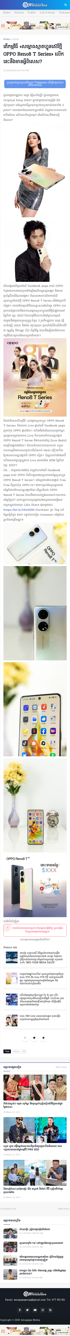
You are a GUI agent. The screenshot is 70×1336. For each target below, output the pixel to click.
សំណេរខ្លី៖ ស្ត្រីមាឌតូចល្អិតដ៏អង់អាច (34, 1229)
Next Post (63, 1208)
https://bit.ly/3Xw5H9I (19, 510)
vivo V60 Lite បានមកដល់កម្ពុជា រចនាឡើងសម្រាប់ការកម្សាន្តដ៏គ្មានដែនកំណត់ (40, 1018)
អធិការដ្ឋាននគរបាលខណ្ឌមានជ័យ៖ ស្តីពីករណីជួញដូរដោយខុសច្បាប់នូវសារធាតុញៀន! (41, 1258)
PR (24, 1051)
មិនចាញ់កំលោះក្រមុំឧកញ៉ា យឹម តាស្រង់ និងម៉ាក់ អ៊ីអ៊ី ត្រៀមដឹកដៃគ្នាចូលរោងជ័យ (33, 1190)
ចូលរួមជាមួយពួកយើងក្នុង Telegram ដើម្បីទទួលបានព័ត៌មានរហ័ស (35, 84)
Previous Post (9, 1208)
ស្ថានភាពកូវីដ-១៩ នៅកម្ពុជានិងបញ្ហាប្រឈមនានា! (41, 1243)
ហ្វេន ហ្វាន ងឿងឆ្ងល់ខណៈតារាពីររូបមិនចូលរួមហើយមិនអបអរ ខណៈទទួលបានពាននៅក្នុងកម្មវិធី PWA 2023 (32, 1148)
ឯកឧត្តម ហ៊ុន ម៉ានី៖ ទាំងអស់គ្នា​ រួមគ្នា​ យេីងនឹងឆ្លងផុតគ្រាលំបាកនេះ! (42, 1272)
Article (15, 39)
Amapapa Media (30, 1320)
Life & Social (47, 13)
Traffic (32, 13)
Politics (19, 13)
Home (6, 13)
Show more (61, 1067)
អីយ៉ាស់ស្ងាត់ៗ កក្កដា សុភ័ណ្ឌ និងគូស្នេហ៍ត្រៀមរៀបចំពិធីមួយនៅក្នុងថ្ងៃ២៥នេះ (33, 1105)
